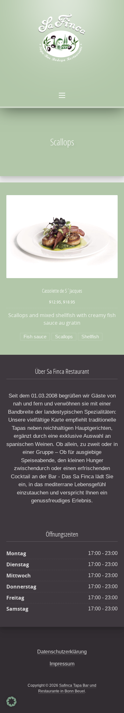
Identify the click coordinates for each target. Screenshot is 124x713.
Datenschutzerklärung (62, 651)
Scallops (64, 336)
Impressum (62, 663)
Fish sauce (35, 336)
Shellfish (90, 336)
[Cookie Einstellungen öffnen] (11, 705)
